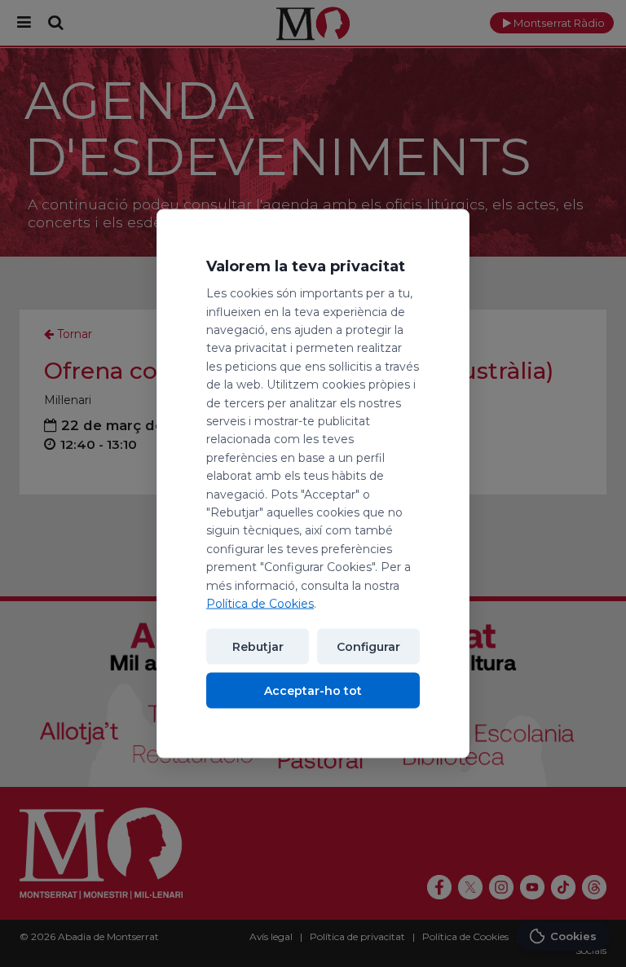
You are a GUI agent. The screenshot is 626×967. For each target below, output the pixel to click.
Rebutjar (258, 647)
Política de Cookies (260, 603)
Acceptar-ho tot (313, 690)
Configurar (368, 647)
